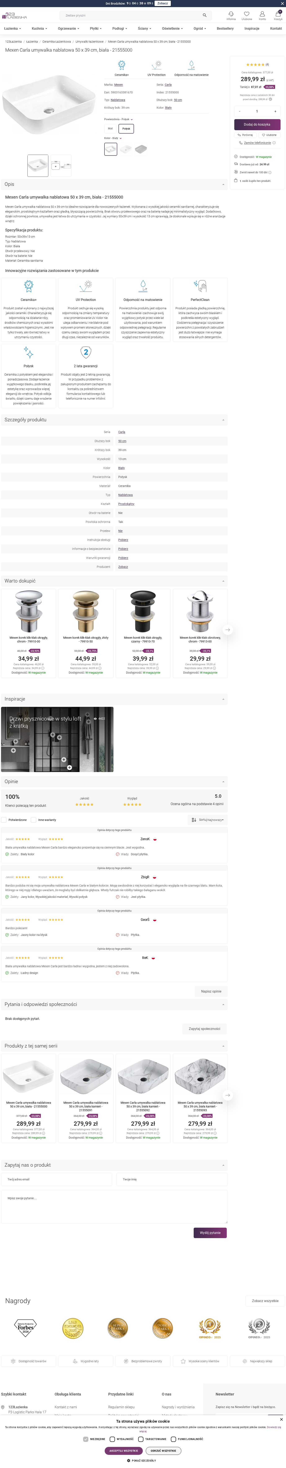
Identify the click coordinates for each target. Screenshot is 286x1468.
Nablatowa (118, 100)
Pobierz (123, 540)
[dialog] (143, 1441)
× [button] (281, 1419)
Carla (168, 84)
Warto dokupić (20, 581)
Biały (168, 107)
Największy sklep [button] (261, 1361)
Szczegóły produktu (25, 420)
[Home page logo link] (21, 15)
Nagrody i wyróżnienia (178, 1407)
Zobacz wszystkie (265, 1301)
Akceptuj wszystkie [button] (124, 1450)
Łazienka (32, 41)
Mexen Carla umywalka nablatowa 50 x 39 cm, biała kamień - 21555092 (143, 1106)
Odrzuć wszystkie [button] (163, 1450)
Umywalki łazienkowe (89, 41)
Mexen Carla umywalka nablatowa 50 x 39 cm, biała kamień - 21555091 (85, 1106)
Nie (120, 531)
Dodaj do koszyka (257, 124)
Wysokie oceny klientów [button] (204, 1361)
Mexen (118, 84)
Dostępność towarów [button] (32, 1361)
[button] (278, 15)
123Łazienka (13, 41)
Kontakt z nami (66, 1407)
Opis (9, 184)
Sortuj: (202, 819)
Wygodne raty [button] (90, 1361)
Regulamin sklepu (121, 1407)
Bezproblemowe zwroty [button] (146, 1361)
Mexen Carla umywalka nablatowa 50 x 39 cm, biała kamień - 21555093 (200, 1106)
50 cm (178, 100)
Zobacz (162, 3)
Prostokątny (126, 504)
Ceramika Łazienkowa (57, 41)
